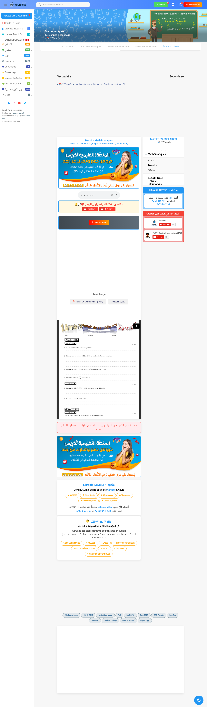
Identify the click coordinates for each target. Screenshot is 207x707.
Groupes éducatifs (17, 28)
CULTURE (119, 548)
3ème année (89, 495)
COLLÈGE (91, 543)
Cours (151, 160)
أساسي (17, 50)
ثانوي (17, 55)
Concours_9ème (89, 500)
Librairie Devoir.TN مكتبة (163, 190)
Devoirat (95, 620)
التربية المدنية (155, 178)
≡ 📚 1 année (52, 38)
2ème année (108, 495)
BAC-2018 (130, 615)
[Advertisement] (120, 61)
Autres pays (17, 72)
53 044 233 (104, 511)
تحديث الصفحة (118, 302)
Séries (151, 170)
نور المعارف (144, 620)
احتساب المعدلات (17, 83)
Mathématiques (157, 154)
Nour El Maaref (128, 620)
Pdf (119, 615)
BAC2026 (73, 495)
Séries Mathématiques (146, 46)
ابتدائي (17, 44)
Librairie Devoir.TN (17, 34)
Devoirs (152, 165)
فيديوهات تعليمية (17, 78)
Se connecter (194, 4)
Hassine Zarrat (18, 113)
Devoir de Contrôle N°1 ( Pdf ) (89, 302)
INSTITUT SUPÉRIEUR (125, 543)
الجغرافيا (152, 181)
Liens (17, 95)
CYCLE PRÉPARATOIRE (85, 548)
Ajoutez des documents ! (16, 16)
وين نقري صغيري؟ (17, 89)
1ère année (125, 495)
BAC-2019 (144, 615)
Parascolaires (172, 46)
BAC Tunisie (159, 615)
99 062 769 (84, 511)
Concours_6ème (110, 500)
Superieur (17, 61)
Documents (17, 67)
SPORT (105, 548)
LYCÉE (105, 543)
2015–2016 (88, 615)
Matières (69, 46)
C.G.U (4, 121)
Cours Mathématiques (90, 46)
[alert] (98, 168)
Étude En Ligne (12, 23)
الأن (120, 507)
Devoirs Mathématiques (118, 46)
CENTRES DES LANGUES (99, 554)
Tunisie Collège (110, 620)
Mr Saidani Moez (105, 615)
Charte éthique (14, 121)
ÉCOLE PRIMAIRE (72, 543)
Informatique (155, 184)
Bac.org (172, 615)
